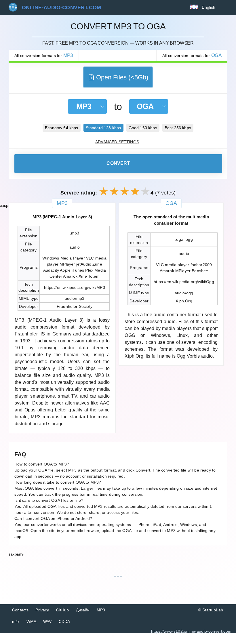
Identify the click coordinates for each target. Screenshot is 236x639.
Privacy (42, 610)
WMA (31, 621)
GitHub (62, 610)
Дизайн (83, 610)
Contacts (20, 610)
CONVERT (118, 163)
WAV (47, 621)
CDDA (64, 621)
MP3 (101, 610)
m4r (16, 621)
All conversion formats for (43, 55)
